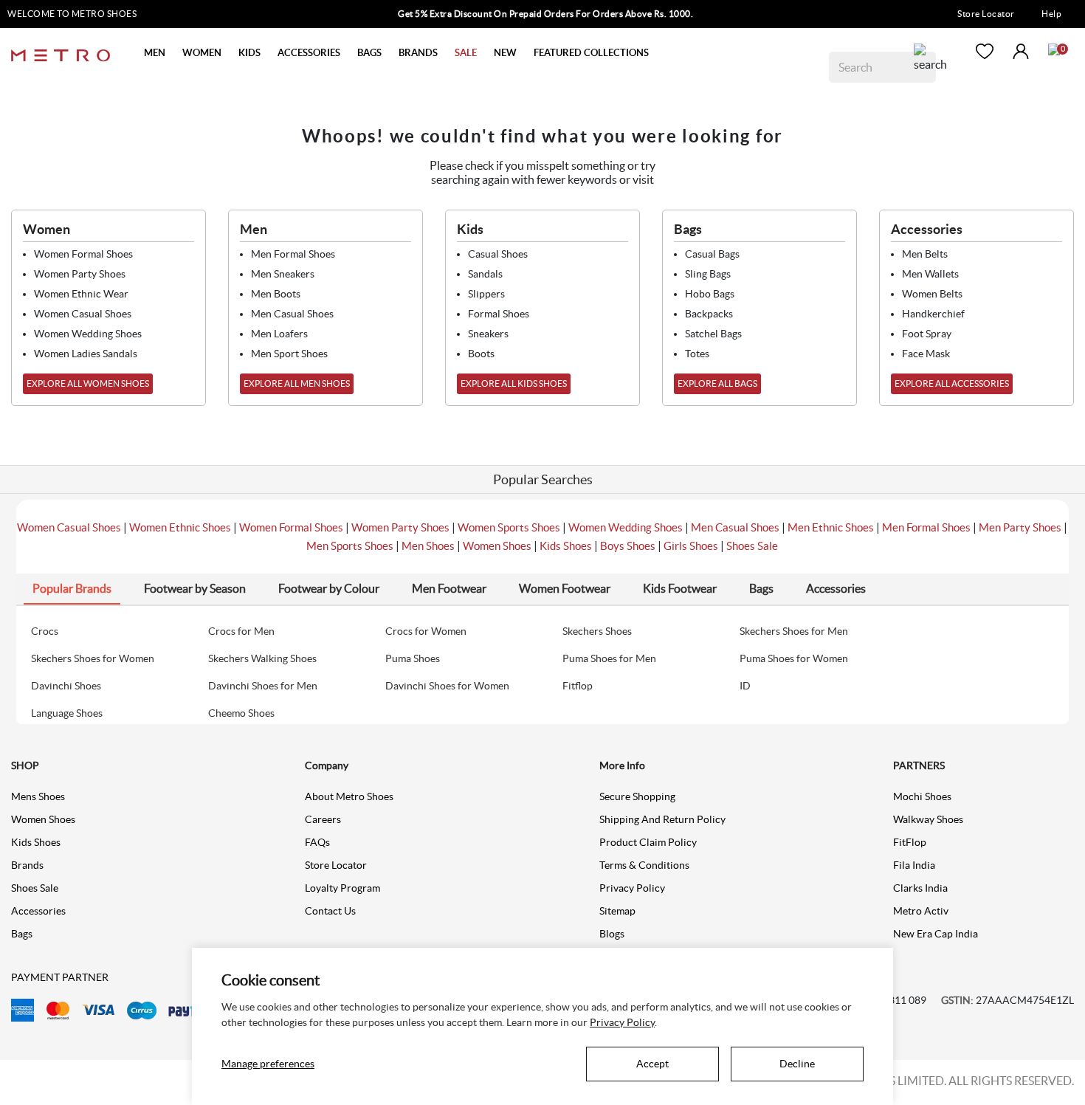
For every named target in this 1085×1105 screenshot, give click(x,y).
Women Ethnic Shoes (180, 527)
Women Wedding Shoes (625, 527)
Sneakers (488, 334)
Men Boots (275, 294)
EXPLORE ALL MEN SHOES (297, 383)
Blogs (611, 934)
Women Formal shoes (83, 254)
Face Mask (926, 353)
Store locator (336, 865)
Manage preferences (267, 1064)
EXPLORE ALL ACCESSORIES (952, 383)
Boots (481, 353)
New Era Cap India (935, 934)
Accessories (38, 911)
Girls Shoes (691, 546)
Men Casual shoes (292, 314)
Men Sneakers (282, 274)
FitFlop (909, 842)
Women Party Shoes (400, 527)
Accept (652, 1064)
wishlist (984, 51)
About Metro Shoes (349, 796)
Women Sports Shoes (509, 527)
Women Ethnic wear (81, 294)
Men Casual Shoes (735, 527)
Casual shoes (498, 254)
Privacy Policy (632, 888)
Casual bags (712, 254)
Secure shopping (637, 796)
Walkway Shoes (928, 819)
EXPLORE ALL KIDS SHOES (514, 383)
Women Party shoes (79, 274)
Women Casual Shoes (69, 527)
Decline (797, 1064)
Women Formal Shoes (291, 527)
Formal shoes (498, 314)
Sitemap (617, 911)
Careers (323, 819)
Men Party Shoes (1020, 527)
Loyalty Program (342, 888)
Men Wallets (930, 274)
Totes (697, 353)
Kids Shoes (566, 546)
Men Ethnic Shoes (831, 527)
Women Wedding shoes (88, 334)
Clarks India (920, 888)
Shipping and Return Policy (662, 819)
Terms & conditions (644, 865)
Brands (27, 865)
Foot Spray (926, 334)
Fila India (914, 865)
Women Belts (932, 294)
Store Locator (986, 13)
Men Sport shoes (289, 353)
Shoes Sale (752, 546)
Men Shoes (428, 546)
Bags (21, 934)
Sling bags (708, 274)
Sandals (485, 274)
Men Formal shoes (293, 254)
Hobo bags (709, 294)
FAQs (317, 842)
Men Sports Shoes (349, 546)
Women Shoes (497, 546)
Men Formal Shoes (926, 527)
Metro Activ (920, 911)
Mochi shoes (922, 796)
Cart (1054, 49)
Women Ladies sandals (85, 353)
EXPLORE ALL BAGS (717, 383)
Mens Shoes (38, 796)
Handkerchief (933, 314)
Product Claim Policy (648, 842)
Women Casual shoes (82, 314)
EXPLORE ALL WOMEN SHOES (88, 383)
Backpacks (709, 314)
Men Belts (925, 254)
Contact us (330, 911)
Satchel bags (713, 334)
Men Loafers (279, 334)
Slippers (486, 294)
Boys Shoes (627, 546)
